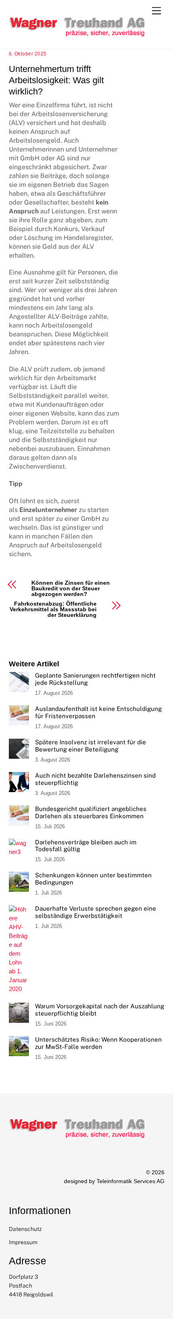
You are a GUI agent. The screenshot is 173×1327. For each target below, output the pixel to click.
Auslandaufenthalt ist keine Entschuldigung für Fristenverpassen (98, 712)
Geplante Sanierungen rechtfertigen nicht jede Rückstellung (95, 679)
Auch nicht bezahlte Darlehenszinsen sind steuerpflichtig (95, 779)
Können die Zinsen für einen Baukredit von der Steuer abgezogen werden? (70, 588)
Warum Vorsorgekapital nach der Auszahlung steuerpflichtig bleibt (99, 1010)
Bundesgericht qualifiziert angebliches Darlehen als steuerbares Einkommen (90, 812)
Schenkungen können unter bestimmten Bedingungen (93, 879)
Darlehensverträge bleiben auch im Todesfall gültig (85, 846)
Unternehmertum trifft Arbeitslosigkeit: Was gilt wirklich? (56, 80)
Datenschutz (25, 1229)
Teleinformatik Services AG (131, 1181)
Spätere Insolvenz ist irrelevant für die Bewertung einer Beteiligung (90, 746)
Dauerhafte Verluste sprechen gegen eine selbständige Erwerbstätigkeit (95, 912)
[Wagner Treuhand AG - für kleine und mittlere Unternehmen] (79, 50)
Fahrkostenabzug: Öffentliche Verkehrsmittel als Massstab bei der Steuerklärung (53, 609)
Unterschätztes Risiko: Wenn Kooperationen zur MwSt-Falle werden (98, 1043)
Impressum (23, 1242)
